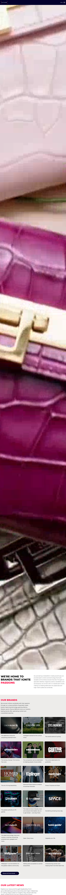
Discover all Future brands (9, 873)
